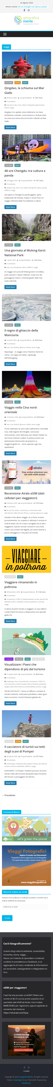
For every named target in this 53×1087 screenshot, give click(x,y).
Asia (7, 105)
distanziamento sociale (31, 599)
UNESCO (7, 190)
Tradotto (19, 659)
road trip (41, 602)
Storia (17, 82)
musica (26, 602)
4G (10, 510)
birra (12, 105)
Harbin (28, 347)
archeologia (10, 764)
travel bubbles (30, 687)
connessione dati (35, 510)
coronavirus (10, 599)
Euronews (9, 741)
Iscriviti (7, 918)
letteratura (8, 602)
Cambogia (10, 681)
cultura (24, 105)
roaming (32, 513)
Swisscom (39, 513)
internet (20, 513)
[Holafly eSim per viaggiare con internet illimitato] (26, 1026)
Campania (19, 764)
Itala (24, 764)
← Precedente (8, 795)
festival (16, 347)
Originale (8, 82)
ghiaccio (22, 347)
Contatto (26, 1071)
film (46, 599)
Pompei (35, 764)
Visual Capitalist (38, 659)
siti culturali (43, 764)
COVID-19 (19, 599)
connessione (23, 510)
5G (13, 510)
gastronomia (39, 105)
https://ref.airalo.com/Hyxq (15, 1012)
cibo (15, 105)
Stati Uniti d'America (17, 687)
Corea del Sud (23, 681)
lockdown (20, 602)
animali (8, 188)
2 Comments (10, 264)
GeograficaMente (26, 98)
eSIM (15, 513)
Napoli (29, 764)
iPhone (26, 513)
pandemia (33, 602)
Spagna (7, 687)
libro (14, 602)
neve (33, 347)
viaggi (12, 108)
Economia (8, 659)
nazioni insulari (21, 684)
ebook (42, 599)
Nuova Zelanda (32, 684)
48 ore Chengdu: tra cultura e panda (32, 6)
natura (6, 108)
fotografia (31, 105)
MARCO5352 (9, 1005)
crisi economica (9, 684)
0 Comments (10, 101)
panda (44, 188)
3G (7, 510)
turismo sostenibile (17, 766)
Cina (19, 105)
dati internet (8, 513)
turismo (38, 687)
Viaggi (25, 82)
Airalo (17, 510)
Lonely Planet (10, 577)
